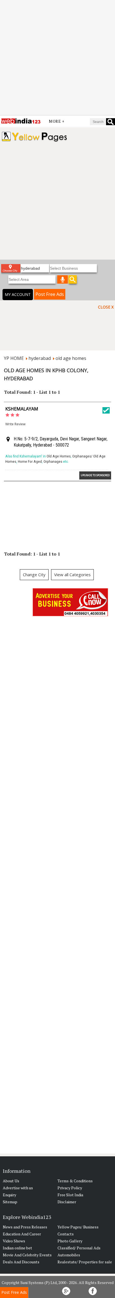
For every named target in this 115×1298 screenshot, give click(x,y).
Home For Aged (30, 461)
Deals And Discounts (21, 1261)
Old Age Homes (59, 456)
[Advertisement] (57, 57)
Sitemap (10, 1201)
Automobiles (69, 1254)
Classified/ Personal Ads (79, 1247)
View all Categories (72, 574)
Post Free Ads (49, 294)
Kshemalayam (21, 409)
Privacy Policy (70, 1187)
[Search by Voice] (62, 279)
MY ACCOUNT (18, 294)
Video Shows (14, 1241)
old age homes (71, 358)
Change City (34, 574)
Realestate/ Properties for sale (85, 1261)
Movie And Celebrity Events (27, 1254)
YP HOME (14, 358)
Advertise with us (18, 1187)
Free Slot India (70, 1194)
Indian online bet (17, 1247)
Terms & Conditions (75, 1180)
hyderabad (39, 358)
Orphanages (53, 461)
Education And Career (22, 1234)
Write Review (15, 424)
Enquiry (9, 1194)
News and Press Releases (25, 1227)
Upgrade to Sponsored (95, 475)
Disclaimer (67, 1201)
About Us (11, 1180)
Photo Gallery (70, 1241)
